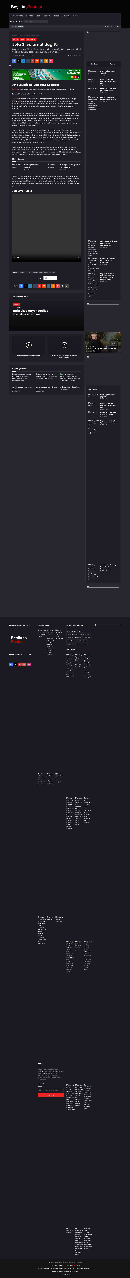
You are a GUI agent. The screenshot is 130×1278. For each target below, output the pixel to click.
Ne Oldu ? (76, 16)
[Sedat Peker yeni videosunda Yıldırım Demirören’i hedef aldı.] (42, 844)
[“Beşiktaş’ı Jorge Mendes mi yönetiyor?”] (88, 868)
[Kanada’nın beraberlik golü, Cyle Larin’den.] (70, 813)
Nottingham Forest (37, 272)
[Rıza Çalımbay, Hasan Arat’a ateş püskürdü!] (88, 666)
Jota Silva (28, 272)
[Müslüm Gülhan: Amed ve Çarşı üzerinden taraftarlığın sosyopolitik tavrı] (79, 1241)
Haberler (29, 16)
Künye (71, 1271)
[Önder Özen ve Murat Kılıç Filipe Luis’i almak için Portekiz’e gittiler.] (70, 957)
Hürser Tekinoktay (81, 641)
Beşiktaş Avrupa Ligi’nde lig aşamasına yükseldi (108, 98)
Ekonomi (56, 16)
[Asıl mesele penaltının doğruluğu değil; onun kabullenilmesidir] (70, 1230)
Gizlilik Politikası (64, 1271)
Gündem (47, 16)
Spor (38, 16)
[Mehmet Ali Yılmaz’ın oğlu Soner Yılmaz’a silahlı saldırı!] (93, 264)
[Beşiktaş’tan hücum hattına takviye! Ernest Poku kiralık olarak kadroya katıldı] (93, 285)
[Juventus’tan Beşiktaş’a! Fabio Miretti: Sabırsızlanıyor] (93, 248)
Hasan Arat (70, 641)
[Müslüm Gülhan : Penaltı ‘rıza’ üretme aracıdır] (88, 1097)
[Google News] (50, 278)
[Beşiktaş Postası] (27, 6)
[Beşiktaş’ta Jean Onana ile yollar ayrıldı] (70, 725)
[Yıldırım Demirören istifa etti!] (42, 987)
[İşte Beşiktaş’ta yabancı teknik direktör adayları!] (88, 1012)
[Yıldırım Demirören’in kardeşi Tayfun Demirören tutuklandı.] (59, 701)
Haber (22, 39)
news (77, 1265)
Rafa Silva (52, 272)
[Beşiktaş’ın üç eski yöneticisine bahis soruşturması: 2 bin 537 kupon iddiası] (79, 661)
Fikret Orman (87, 637)
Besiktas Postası (58, 1265)
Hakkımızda (55, 1271)
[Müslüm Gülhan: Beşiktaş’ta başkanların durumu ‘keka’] (79, 946)
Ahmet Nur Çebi (71, 631)
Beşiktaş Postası (17, 16)
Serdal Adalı (70, 644)
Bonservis (70, 637)
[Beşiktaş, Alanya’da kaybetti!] (70, 379)
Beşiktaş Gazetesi (72, 634)
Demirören (78, 637)
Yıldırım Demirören (81, 644)
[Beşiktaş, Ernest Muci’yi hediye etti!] (70, 1097)
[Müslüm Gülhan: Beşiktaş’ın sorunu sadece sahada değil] (88, 1239)
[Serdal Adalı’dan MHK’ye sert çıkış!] (22, 379)
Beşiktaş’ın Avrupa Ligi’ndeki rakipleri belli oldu (108, 81)
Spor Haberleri (31, 39)
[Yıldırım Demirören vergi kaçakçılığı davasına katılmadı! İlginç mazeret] (51, 987)
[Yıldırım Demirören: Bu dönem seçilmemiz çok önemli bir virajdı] (51, 779)
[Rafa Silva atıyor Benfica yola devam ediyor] (93, 91)
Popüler (112, 64)
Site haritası (70, 1265)
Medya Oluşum (62, 1262)
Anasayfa (16, 35)
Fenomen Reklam (58, 1268)
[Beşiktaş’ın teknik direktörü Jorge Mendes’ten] (79, 811)
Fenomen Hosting (69, 1268)
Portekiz (46, 272)
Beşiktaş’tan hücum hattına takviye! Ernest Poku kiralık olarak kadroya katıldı (108, 277)
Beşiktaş (22, 35)
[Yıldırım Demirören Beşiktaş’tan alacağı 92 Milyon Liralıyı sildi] (42, 701)
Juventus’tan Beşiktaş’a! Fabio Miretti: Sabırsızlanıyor (109, 243)
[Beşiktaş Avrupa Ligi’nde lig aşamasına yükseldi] (93, 167)
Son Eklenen (95, 64)
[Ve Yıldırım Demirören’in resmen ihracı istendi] (59, 987)
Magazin (67, 16)
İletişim (76, 1271)
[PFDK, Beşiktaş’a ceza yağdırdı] (17, 167)
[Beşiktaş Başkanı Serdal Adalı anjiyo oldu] (46, 379)
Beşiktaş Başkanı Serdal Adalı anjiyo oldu (46, 388)
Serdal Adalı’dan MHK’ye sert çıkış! (22, 388)
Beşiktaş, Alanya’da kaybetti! (70, 387)
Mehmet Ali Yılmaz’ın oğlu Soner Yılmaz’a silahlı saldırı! (107, 260)
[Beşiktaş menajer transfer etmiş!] (79, 1155)
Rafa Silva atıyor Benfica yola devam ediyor (30, 312)
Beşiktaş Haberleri (84, 634)
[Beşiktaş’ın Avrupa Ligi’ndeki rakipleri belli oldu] (53, 167)
